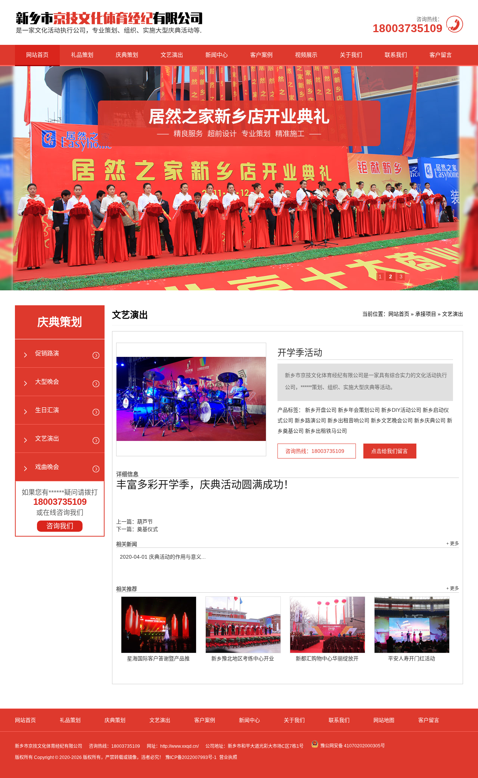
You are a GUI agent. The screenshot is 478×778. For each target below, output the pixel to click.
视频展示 (306, 55)
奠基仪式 (147, 529)
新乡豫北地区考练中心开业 (242, 658)
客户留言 (440, 55)
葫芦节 (145, 522)
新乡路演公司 (310, 420)
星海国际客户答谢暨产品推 (158, 658)
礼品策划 (82, 55)
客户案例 (261, 55)
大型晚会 (47, 382)
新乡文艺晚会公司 (392, 420)
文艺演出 (172, 55)
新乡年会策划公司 (359, 410)
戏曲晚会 (47, 467)
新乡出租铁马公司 (326, 431)
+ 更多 (452, 543)
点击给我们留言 (389, 451)
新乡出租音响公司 (348, 420)
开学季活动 (299, 353)
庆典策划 (127, 55)
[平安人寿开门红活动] (412, 624)
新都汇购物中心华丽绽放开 (327, 658)
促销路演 (47, 353)
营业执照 (228, 757)
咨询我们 (59, 526)
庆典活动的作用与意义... (163, 557)
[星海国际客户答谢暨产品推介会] (158, 624)
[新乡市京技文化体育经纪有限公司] (109, 33)
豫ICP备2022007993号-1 (191, 757)
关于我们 (351, 55)
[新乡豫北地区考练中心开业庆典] (243, 624)
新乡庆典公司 (430, 420)
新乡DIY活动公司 (401, 410)
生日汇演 (47, 410)
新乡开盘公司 (320, 410)
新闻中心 (216, 55)
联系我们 (396, 55)
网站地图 (383, 720)
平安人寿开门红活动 (411, 658)
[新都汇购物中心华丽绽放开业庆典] (327, 624)
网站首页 (37, 55)
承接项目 (425, 314)
